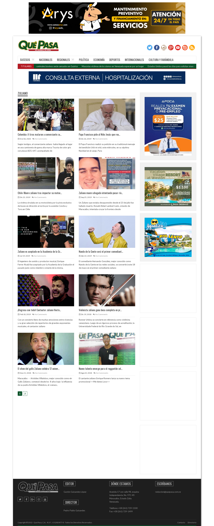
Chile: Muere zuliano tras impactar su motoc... (40, 193)
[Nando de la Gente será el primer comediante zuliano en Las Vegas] (109, 231)
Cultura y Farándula (161, 60)
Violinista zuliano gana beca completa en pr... (100, 310)
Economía (99, 60)
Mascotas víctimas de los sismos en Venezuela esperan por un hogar (95, 66)
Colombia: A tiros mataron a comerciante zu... (39, 134)
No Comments (41, 139)
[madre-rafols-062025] (107, 77)
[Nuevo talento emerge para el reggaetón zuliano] (109, 348)
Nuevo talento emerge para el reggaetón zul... (100, 369)
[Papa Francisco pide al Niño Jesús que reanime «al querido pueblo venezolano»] (109, 114)
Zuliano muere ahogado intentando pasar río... (101, 193)
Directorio (192, 522)
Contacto (181, 522)
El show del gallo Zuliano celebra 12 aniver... (38, 369)
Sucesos (25, 60)
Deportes (114, 60)
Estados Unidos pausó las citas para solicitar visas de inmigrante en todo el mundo (167, 66)
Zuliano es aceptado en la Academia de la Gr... (40, 251)
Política (84, 60)
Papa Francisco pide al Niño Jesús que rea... (99, 134)
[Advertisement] (168, 289)
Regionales (63, 60)
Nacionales (45, 60)
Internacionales (134, 60)
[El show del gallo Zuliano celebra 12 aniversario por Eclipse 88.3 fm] (48, 348)
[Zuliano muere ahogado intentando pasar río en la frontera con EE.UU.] (109, 173)
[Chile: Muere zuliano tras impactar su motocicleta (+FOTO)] (48, 173)
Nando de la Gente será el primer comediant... (101, 251)
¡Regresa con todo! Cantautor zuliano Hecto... (39, 310)
